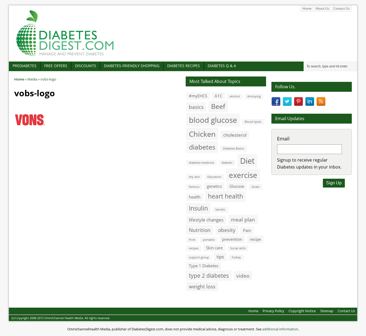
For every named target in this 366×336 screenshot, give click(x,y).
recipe (255, 239)
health (194, 197)
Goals (255, 187)
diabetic (227, 163)
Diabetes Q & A (222, 65)
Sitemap (326, 310)
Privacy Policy (273, 310)
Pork (192, 240)
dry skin (194, 177)
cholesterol (235, 135)
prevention (232, 239)
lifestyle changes (206, 220)
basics (196, 106)
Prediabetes (24, 65)
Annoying (254, 96)
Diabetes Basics (233, 148)
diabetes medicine (201, 163)
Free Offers (55, 65)
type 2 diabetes (209, 275)
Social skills (238, 248)
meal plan (243, 219)
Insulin (198, 208)
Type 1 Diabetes (203, 265)
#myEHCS (198, 95)
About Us (322, 8)
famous (194, 187)
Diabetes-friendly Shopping (131, 65)
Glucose (236, 186)
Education (214, 177)
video (242, 275)
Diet (247, 160)
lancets (220, 209)
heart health (225, 196)
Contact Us (341, 8)
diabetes (202, 146)
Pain (247, 230)
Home (307, 8)
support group (199, 257)
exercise (243, 175)
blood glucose (213, 120)
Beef (218, 106)
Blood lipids (253, 122)
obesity (227, 230)
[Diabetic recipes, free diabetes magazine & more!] (65, 55)
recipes (194, 248)
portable (209, 240)
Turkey (236, 257)
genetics (214, 186)
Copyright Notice (302, 310)
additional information (280, 329)
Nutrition (200, 230)
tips (220, 257)
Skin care (214, 247)
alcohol (235, 96)
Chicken (202, 134)
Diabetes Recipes (183, 65)
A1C (218, 95)
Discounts (85, 65)
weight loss (202, 286)
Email (283, 138)
